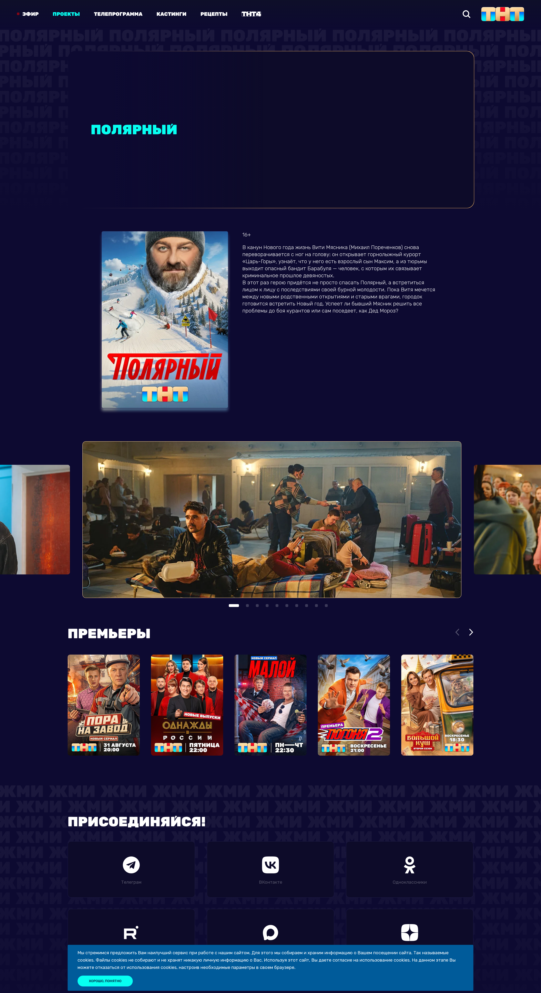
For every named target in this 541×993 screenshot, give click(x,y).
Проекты (66, 14)
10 (326, 605)
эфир (30, 14)
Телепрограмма (118, 14)
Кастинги (171, 14)
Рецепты (214, 14)
